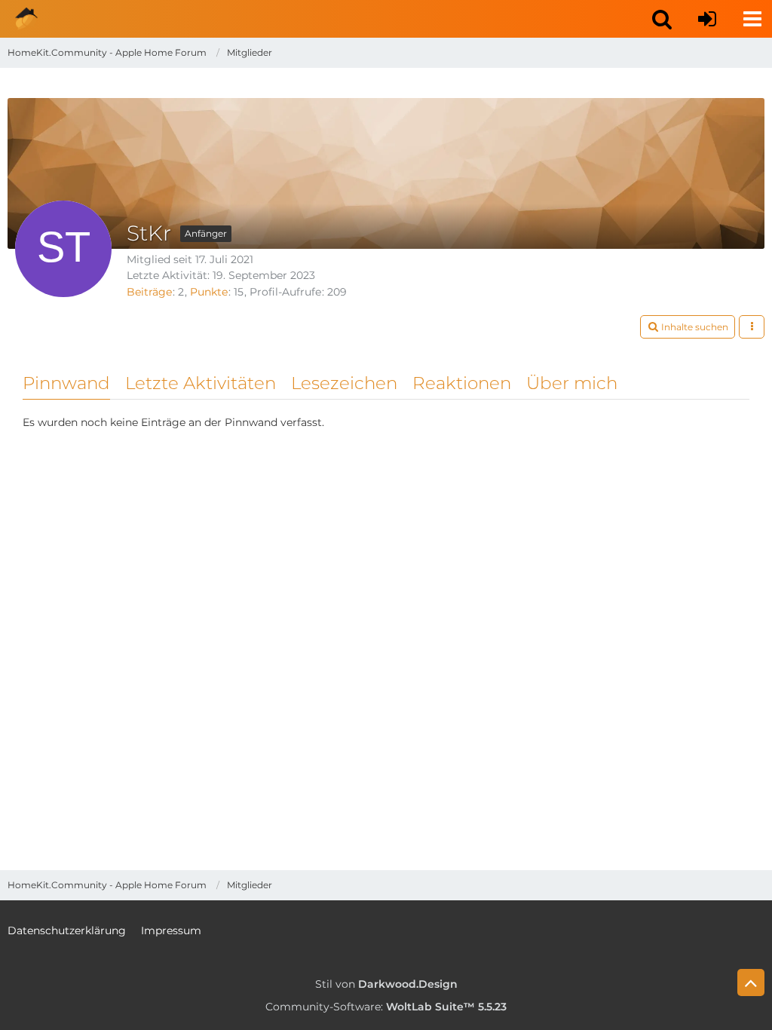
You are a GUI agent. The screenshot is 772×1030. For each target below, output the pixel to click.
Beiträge (149, 292)
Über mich (571, 383)
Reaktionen (461, 383)
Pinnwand (66, 383)
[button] (662, 19)
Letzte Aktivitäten (200, 383)
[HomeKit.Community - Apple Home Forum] (26, 19)
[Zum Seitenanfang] (750, 982)
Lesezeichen (344, 383)
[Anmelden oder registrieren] (707, 19)
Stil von (386, 984)
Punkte (209, 292)
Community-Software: (386, 1006)
